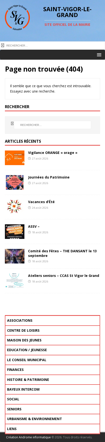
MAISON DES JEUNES (24, 340)
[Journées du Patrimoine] (14, 187)
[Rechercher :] (52, 45)
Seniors (14, 409)
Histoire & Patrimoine (28, 379)
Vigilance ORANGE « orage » (52, 152)
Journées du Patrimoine (49, 177)
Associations (19, 320)
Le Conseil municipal (26, 359)
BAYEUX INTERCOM (23, 389)
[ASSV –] (14, 236)
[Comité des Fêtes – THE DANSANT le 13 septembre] (14, 260)
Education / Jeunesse (27, 350)
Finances (15, 369)
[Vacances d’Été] (14, 211)
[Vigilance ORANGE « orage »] (14, 162)
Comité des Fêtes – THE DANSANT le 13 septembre (62, 253)
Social (13, 399)
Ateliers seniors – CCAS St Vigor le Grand (63, 275)
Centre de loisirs (23, 330)
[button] (98, 54)
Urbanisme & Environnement (34, 418)
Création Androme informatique (28, 437)
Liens (12, 428)
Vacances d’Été (41, 201)
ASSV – (34, 226)
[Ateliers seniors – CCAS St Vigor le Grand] (14, 285)
